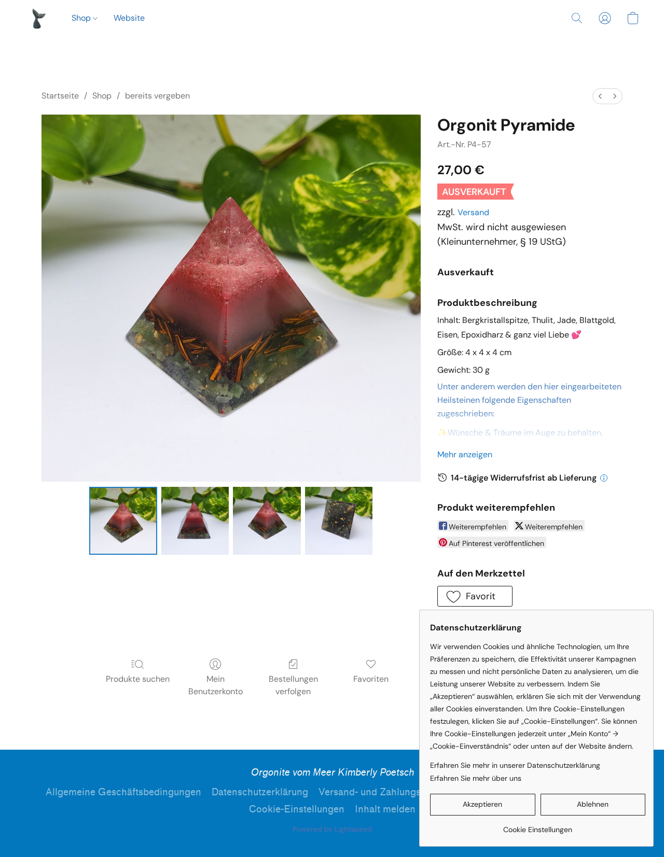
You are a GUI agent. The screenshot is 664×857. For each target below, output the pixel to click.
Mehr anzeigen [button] (464, 454)
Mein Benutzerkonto (215, 685)
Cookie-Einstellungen (296, 809)
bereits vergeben (157, 95)
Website (129, 17)
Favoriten (371, 678)
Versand (473, 212)
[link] (537, 826)
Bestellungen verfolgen (293, 685)
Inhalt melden (385, 809)
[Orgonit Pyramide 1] (195, 520)
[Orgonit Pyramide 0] (123, 520)
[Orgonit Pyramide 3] (338, 520)
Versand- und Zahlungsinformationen (401, 792)
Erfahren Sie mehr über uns (475, 778)
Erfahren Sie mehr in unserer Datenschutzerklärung (515, 765)
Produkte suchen (138, 678)
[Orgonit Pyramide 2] (266, 520)
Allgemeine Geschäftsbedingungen (123, 792)
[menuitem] (600, 96)
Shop (82, 17)
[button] (38, 18)
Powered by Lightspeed (332, 829)
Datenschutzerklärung (260, 792)
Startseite (60, 95)
